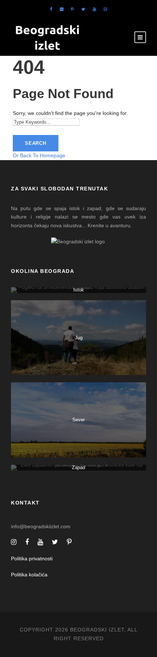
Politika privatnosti (32, 558)
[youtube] (94, 9)
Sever (78, 419)
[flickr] (61, 9)
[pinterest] (72, 9)
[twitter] (83, 9)
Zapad (78, 467)
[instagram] (105, 9)
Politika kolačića (29, 574)
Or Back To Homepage (39, 155)
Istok (78, 290)
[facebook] (51, 9)
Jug (79, 337)
